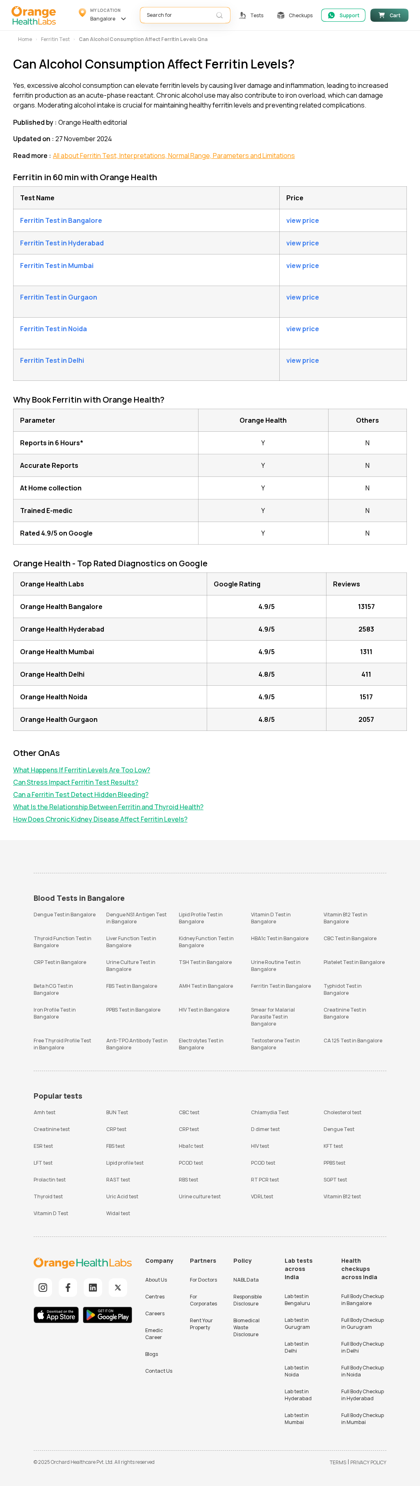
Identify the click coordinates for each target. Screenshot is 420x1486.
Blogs (151, 1354)
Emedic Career (154, 1334)
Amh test (44, 1112)
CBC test (189, 1112)
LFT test (43, 1162)
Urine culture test (200, 1196)
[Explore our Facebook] (68, 1287)
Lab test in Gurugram (297, 1323)
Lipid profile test (125, 1162)
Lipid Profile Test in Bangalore (201, 918)
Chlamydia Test (270, 1112)
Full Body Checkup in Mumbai (362, 1419)
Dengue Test (339, 1129)
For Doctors (203, 1279)
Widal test (118, 1213)
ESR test (43, 1146)
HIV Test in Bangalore (204, 1009)
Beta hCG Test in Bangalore (53, 989)
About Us (156, 1279)
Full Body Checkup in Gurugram (362, 1323)
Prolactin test (50, 1179)
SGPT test (335, 1179)
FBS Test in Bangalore (131, 985)
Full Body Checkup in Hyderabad (362, 1395)
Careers (154, 1313)
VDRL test (262, 1196)
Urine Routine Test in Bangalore (276, 966)
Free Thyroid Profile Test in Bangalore (62, 1044)
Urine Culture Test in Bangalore (130, 966)
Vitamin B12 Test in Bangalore (346, 918)
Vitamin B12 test (342, 1196)
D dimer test (265, 1129)
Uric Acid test (122, 1196)
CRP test (116, 1129)
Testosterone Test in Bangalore (275, 1044)
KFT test (333, 1146)
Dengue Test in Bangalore (65, 914)
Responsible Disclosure (247, 1300)
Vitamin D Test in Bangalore (271, 918)
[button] (103, 15)
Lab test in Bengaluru (297, 1300)
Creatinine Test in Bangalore (345, 1013)
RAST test (118, 1179)
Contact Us (158, 1370)
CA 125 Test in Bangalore (353, 1040)
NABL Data (246, 1279)
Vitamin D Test (51, 1213)
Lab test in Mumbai (297, 1419)
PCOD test (191, 1162)
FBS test (115, 1146)
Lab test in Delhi (297, 1347)
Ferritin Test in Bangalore (281, 985)
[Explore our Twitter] (118, 1287)
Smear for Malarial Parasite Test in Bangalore (273, 1016)
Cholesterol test (342, 1112)
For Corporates (203, 1300)
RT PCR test (265, 1179)
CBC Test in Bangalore (350, 938)
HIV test (260, 1146)
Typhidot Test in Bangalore (343, 989)
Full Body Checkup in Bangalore (362, 1300)
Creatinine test (52, 1129)
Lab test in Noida (297, 1371)
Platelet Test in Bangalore (354, 962)
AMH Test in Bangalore (206, 985)
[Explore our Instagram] (43, 1287)
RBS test (188, 1179)
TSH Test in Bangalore (205, 962)
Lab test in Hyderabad (298, 1395)
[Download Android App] (107, 1316)
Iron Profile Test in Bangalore (55, 1013)
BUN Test (117, 1112)
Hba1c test (191, 1146)
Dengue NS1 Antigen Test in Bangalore (136, 918)
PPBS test (334, 1162)
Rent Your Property (201, 1324)
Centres (154, 1296)
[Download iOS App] (58, 1316)
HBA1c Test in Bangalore (279, 938)
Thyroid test (48, 1196)
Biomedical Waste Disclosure (246, 1327)
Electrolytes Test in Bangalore (201, 1044)
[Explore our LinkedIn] (93, 1287)
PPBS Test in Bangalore (133, 1009)
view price (302, 220)
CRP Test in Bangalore (60, 962)
